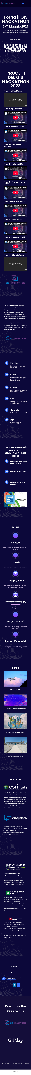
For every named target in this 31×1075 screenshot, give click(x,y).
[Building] (18, 985)
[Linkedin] (14, 985)
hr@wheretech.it (11, 978)
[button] (5, 745)
